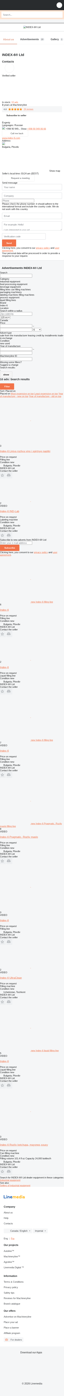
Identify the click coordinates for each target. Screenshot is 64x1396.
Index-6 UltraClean (11, 977)
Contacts (8, 1223)
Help (6, 1218)
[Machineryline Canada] (22, 5)
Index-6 (4, 609)
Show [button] (24, 128)
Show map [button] (54, 170)
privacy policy (43, 248)
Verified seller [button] (9, 75)
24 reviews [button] (28, 109)
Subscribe (9, 548)
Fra (12, 1238)
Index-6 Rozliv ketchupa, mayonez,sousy (24, 1144)
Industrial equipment (10, 1180)
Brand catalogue (12, 1303)
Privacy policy (11, 1287)
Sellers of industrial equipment (15, 1185)
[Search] (59, 15)
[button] (59, 5)
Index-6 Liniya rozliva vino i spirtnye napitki (25, 451)
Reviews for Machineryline (17, 1298)
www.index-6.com (11, 138)
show (6, 374)
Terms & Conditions (14, 1281)
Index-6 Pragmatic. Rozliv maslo (19, 837)
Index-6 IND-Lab (9, 511)
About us (8, 1212)
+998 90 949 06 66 (36, 128)
